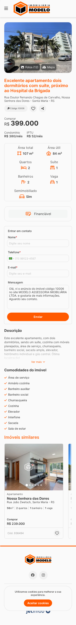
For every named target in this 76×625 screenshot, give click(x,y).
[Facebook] (33, 575)
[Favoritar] (33, 108)
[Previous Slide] (7, 47)
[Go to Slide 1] (27, 485)
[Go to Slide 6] (41, 485)
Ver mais (36, 361)
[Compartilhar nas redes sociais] (42, 108)
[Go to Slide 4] (35, 485)
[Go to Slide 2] (30, 485)
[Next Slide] (68, 47)
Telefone (14, 252)
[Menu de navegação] (6, 8)
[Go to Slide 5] (38, 485)
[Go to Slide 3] (32, 485)
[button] (38, 47)
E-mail (12, 267)
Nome (12, 237)
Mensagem (15, 282)
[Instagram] (43, 575)
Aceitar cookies (38, 603)
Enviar (38, 316)
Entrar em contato (20, 231)
